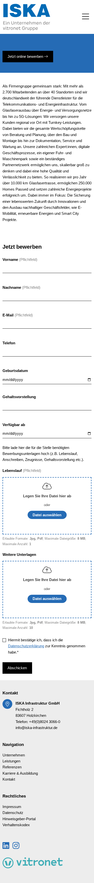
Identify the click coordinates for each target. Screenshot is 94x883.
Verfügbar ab (14, 425)
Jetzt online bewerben (26, 57)
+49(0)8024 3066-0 (44, 722)
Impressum (12, 807)
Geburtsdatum (15, 371)
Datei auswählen (47, 515)
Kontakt (9, 779)
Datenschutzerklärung (26, 646)
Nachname (12, 288)
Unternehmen (14, 755)
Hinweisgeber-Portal (19, 819)
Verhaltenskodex (16, 825)
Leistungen (11, 761)
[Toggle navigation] (85, 17)
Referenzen (12, 767)
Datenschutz (13, 813)
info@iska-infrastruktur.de (36, 728)
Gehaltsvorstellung (19, 397)
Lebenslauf (13, 471)
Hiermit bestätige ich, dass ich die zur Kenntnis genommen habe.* (46, 646)
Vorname (10, 260)
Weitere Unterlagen (19, 555)
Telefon (9, 343)
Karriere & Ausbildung (20, 773)
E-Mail (8, 315)
